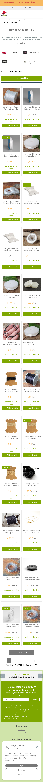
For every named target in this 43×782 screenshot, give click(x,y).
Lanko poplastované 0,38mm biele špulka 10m (11, 626)
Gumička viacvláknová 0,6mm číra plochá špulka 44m (11, 109)
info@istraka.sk (15, 8)
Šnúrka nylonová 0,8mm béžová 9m (32, 437)
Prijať (21, 766)
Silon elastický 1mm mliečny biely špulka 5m (11, 155)
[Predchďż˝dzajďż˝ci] (2, 676)
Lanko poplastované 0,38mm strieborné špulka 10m (31, 626)
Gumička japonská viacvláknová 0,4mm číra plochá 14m (31, 250)
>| (34, 661)
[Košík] (35, 13)
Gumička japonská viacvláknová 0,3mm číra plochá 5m (11, 250)
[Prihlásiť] (30, 13)
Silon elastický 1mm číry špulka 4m (31, 343)
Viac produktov (21, 652)
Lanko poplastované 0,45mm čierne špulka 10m (32, 579)
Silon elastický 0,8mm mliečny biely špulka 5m (31, 108)
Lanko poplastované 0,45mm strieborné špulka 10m (11, 579)
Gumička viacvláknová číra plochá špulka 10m (11, 202)
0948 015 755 (29, 8)
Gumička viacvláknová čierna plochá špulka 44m (32, 391)
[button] (25, 13)
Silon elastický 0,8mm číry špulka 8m (32, 155)
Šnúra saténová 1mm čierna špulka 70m (11, 531)
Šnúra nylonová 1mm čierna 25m (32, 484)
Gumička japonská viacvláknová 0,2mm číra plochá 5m (31, 203)
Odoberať (34, 699)
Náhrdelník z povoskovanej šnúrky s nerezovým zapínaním (11, 344)
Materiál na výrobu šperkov (20, 20)
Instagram (21, 732)
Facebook (21, 730)
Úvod (3, 20)
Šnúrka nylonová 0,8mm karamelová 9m (11, 484)
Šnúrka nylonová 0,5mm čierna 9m (11, 390)
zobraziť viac (21, 43)
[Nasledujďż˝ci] (40, 676)
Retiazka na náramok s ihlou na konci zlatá (31, 531)
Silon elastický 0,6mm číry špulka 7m (11, 296)
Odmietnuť (21, 775)
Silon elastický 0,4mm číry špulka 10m (32, 296)
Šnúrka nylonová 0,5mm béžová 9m (11, 437)
